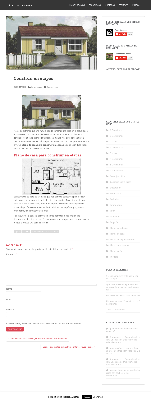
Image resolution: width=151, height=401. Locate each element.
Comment (12, 254)
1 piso (17, 231)
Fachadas (114, 199)
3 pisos (113, 153)
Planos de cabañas (119, 228)
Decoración (115, 187)
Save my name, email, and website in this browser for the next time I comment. (44, 323)
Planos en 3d (116, 251)
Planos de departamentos (122, 239)
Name (9, 288)
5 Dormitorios (116, 164)
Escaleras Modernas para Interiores (123, 295)
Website (10, 309)
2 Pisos (113, 141)
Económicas (95, 5)
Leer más (98, 396)
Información (116, 205)
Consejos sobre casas (120, 182)
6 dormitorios (116, 170)
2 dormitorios (38, 231)
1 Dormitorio (116, 130)
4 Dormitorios (116, 158)
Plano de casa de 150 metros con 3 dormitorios (123, 302)
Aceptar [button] (87, 397)
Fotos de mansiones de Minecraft (122, 330)
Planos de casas (20, 5)
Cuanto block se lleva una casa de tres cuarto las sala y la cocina (123, 340)
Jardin (112, 210)
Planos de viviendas (119, 245)
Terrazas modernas (115, 309)
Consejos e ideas (118, 176)
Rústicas (136, 5)
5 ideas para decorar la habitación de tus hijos (122, 277)
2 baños (26, 231)
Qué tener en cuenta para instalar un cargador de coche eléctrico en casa (122, 287)
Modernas (110, 5)
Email (8, 299)
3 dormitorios (52, 231)
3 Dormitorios (116, 147)
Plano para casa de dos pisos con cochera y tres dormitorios (123, 373)
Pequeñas (123, 5)
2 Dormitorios (116, 135)
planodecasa (36, 87)
